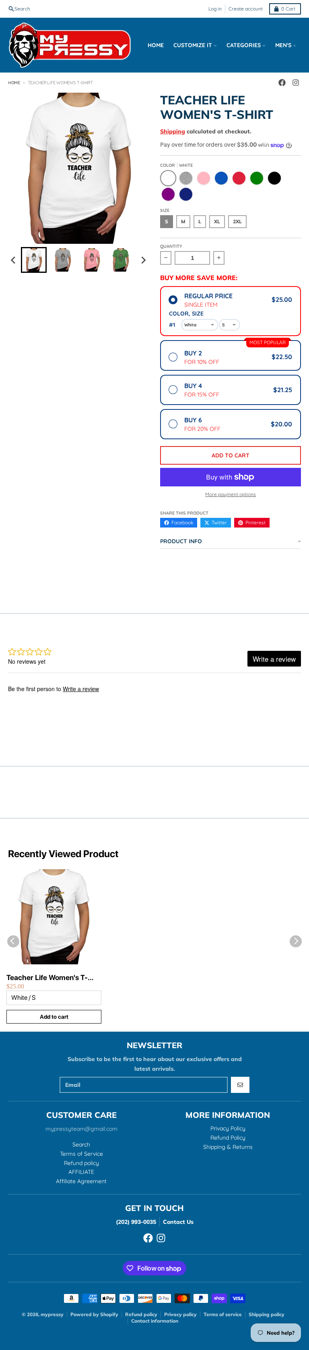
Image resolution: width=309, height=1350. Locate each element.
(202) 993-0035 (136, 1221)
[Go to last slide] (13, 260)
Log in (215, 9)
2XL (237, 221)
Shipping (172, 131)
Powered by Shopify (94, 1314)
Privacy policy (180, 1314)
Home (14, 82)
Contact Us (178, 1221)
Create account (246, 9)
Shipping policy (266, 1314)
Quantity (171, 246)
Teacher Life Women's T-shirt (47, 977)
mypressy (52, 1314)
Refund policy (141, 1314)
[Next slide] (143, 260)
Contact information (154, 1321)
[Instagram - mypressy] (161, 1238)
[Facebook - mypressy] (148, 1238)
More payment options (230, 494)
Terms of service (223, 1314)
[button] (34, 260)
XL (217, 221)
